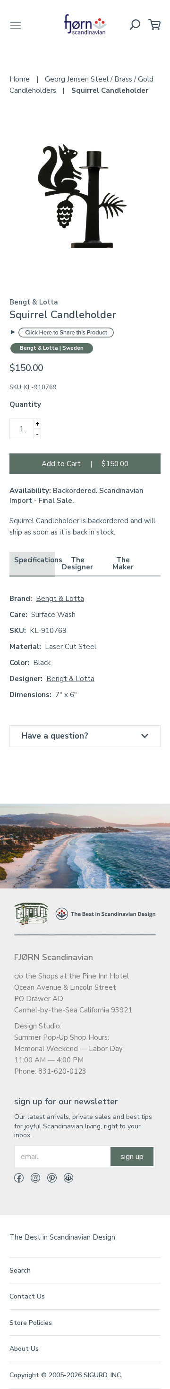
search (20, 1270)
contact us (27, 1296)
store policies (30, 1322)
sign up (132, 1156)
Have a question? (55, 736)
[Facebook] (19, 1179)
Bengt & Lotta (60, 598)
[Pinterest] (48, 1179)
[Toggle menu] (15, 24)
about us (24, 1348)
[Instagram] (32, 1179)
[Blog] (65, 1179)
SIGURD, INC (102, 1375)
